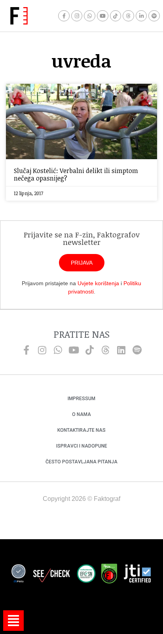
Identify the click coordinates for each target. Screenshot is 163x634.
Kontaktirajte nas (81, 430)
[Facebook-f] (64, 16)
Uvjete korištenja (98, 283)
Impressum (81, 398)
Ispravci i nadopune (81, 446)
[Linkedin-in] (141, 16)
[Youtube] (102, 16)
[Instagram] (77, 16)
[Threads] (128, 16)
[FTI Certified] (137, 575)
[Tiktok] (115, 16)
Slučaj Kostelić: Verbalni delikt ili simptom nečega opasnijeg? (76, 174)
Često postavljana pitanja (81, 462)
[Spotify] (154, 16)
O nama (81, 414)
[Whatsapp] (89, 16)
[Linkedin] (121, 350)
